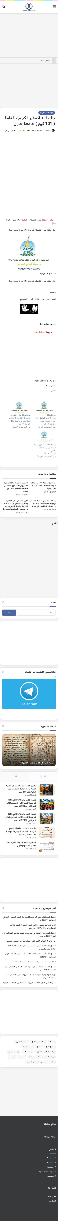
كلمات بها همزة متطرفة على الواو (39, 763)
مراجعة (12, 1057)
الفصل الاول (50, 1047)
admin (48, 131)
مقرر (52, 1062)
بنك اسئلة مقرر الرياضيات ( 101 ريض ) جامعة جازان (45, 447)
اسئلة (44, 220)
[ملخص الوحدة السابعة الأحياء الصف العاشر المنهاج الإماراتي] (47, 846)
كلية (30, 1057)
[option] (29, 750)
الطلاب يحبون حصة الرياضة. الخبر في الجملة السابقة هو (34, 961)
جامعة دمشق (14, 1052)
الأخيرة (43, 776)
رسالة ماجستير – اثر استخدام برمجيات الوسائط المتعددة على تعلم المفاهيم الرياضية (43, 503)
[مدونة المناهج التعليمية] (29, 7)
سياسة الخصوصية (46, 1171)
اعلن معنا (50, 1162)
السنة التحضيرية (21, 1042)
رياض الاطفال (49, 1057)
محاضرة (22, 1057)
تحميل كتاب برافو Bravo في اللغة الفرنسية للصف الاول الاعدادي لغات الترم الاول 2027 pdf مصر (21, 803)
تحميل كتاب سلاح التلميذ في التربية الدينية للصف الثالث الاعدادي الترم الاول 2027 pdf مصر (21, 789)
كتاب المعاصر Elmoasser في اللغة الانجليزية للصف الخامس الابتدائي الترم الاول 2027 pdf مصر (32, 927)
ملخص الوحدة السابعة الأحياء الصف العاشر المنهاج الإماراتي (21, 844)
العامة (24, 220)
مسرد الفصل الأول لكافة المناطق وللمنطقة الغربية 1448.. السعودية (29, 982)
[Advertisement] (29, 34)
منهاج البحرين (32, 1062)
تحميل (39, 1047)
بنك (51, 220)
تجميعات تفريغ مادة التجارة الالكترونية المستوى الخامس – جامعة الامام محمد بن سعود (16, 487)
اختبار (52, 1042)
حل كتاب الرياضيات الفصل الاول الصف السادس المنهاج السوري (31, 941)
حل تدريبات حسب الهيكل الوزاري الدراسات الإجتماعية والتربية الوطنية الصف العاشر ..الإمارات (21, 831)
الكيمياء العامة (41, 332)
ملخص (43, 1062)
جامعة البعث (27, 1047)
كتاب (38, 1057)
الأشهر (14, 776)
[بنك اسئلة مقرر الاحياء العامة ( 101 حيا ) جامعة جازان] (44, 407)
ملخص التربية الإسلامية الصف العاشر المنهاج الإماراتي (29, 60)
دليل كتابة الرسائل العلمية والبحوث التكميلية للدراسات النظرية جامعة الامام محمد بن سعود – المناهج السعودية (15, 505)
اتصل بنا (50, 1157)
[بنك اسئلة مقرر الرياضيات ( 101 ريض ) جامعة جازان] (44, 437)
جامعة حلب (27, 1052)
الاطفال (34, 1042)
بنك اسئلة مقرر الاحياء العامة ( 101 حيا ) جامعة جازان (45, 418)
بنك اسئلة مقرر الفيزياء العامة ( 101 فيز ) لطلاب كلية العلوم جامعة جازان (19, 418)
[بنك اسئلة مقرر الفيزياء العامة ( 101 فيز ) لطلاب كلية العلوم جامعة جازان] (19, 407)
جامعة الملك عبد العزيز (45, 1052)
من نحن (50, 1176)
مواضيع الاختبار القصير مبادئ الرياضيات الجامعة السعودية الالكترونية (43, 485)
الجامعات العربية (46, 112)
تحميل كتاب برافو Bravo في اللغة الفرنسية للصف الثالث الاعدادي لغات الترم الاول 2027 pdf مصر (21, 817)
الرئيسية (50, 1167)
